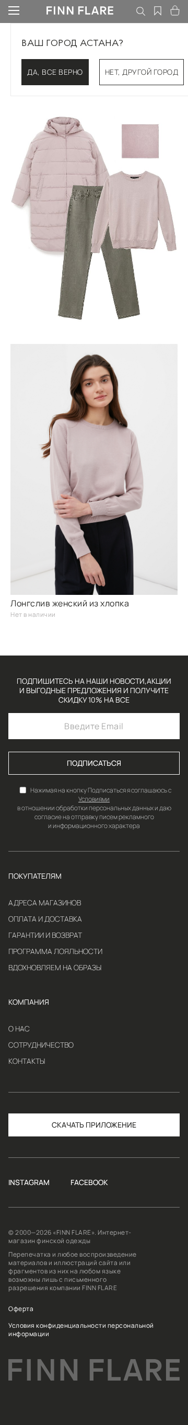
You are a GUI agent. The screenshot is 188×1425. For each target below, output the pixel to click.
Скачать (68, 1125)
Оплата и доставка (45, 919)
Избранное (158, 10)
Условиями (94, 799)
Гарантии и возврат (45, 935)
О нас (19, 1028)
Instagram (29, 1182)
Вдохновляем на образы (54, 967)
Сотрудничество (41, 1045)
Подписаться (94, 763)
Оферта (20, 1309)
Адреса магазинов (44, 902)
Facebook (89, 1182)
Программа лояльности (55, 951)
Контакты (26, 1061)
